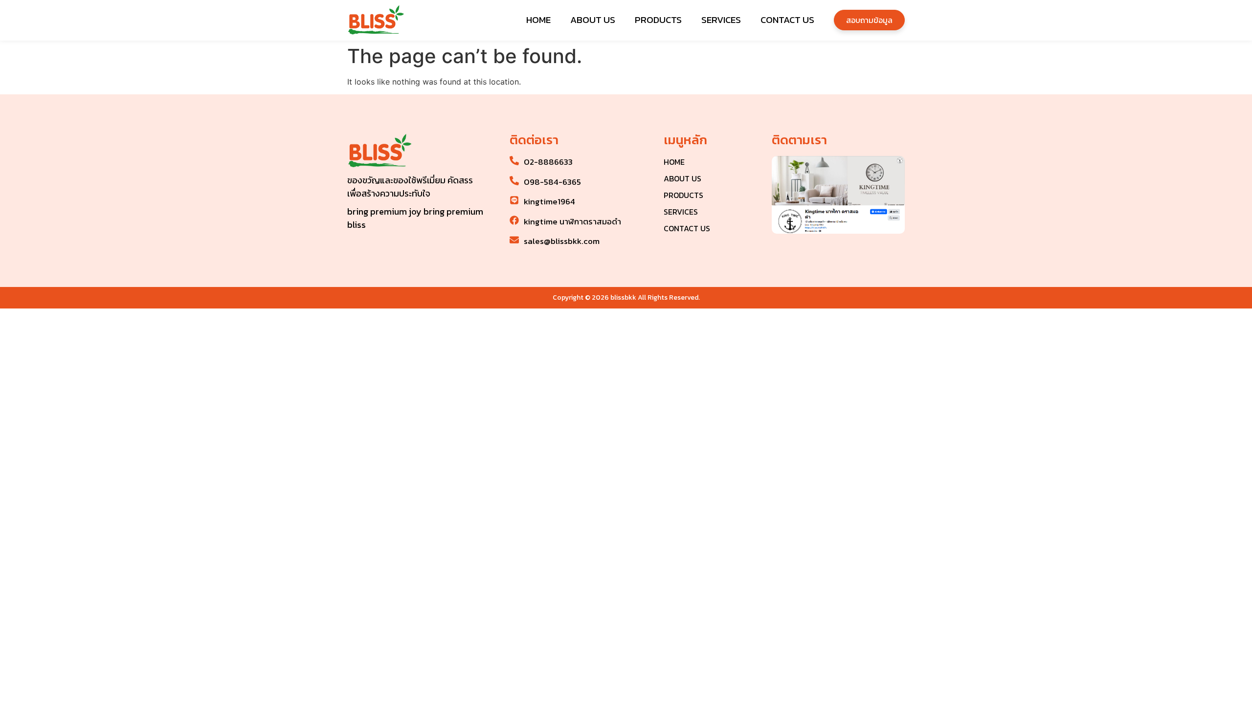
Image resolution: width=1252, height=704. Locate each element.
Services (721, 20)
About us (592, 20)
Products (658, 20)
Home (538, 20)
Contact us (787, 20)
